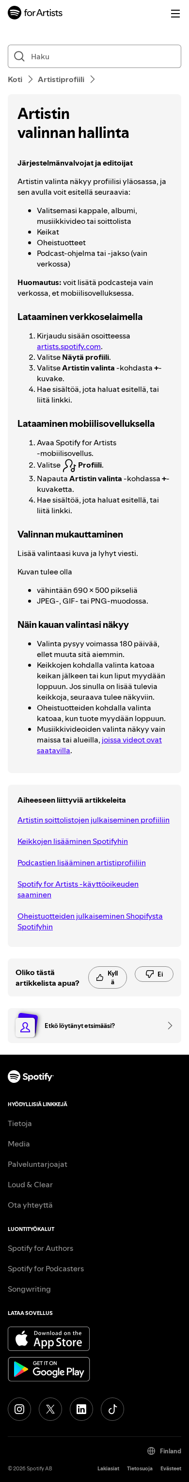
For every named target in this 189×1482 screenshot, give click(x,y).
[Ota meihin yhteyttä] (166, 1025)
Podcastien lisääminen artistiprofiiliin (81, 862)
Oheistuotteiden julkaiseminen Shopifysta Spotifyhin (90, 921)
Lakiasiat (108, 1468)
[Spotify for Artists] (35, 14)
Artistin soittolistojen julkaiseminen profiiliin (93, 819)
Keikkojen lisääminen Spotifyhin (72, 841)
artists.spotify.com (69, 346)
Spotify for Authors (40, 1248)
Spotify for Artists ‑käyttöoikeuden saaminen (78, 889)
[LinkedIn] (81, 1409)
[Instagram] (19, 1409)
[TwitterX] (50, 1409)
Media (19, 1143)
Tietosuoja (140, 1468)
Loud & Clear (30, 1184)
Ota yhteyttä (30, 1204)
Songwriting (29, 1288)
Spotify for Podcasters (46, 1268)
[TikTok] (112, 1409)
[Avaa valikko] (175, 13)
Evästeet (170, 1468)
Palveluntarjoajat (37, 1164)
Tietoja (20, 1123)
